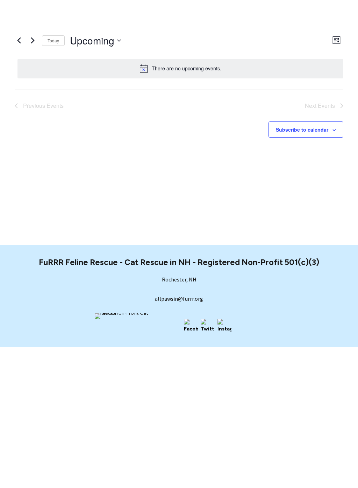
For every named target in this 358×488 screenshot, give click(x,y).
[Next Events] (32, 40)
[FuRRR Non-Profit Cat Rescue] (130, 325)
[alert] (180, 68)
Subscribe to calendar (302, 129)
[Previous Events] (19, 40)
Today (53, 40)
